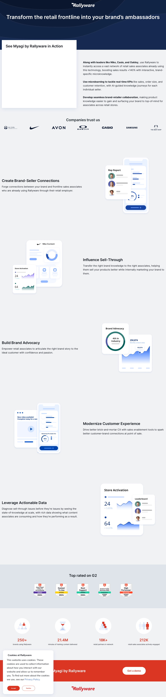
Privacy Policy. (32, 679)
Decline (28, 688)
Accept (13, 688)
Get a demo (134, 670)
